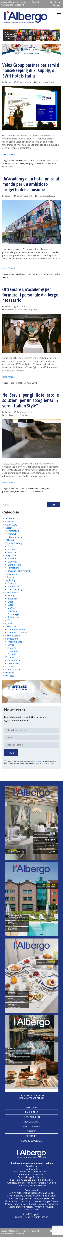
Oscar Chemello (17, 163)
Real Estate (11, 626)
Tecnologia (10, 647)
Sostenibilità (13, 586)
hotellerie (20, 488)
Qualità (8, 623)
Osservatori (13, 663)
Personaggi (13, 614)
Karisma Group (31, 488)
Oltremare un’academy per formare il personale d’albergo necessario (30, 294)
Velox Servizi (7, 166)
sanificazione (21, 491)
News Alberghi (12, 592)
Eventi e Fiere (14, 564)
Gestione (11, 583)
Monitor (11, 607)
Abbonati (19, 5)
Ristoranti (12, 552)
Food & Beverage (14, 543)
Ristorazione (13, 617)
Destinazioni (13, 660)
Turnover (9, 666)
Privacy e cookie (38, 1185)
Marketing (10, 580)
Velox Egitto (39, 163)
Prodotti (11, 549)
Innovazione (11, 573)
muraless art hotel (23, 274)
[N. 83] (31, 823)
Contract (11, 533)
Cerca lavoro (7, 5)
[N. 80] (31, 1053)
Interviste (10, 577)
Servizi (51, 82)
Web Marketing (14, 589)
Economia (12, 561)
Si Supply (29, 163)
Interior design (14, 537)
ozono (41, 488)
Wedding (9, 672)
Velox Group (50, 163)
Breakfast (12, 598)
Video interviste (12, 669)
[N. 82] (31, 899)
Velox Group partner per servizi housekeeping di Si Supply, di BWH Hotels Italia (30, 70)
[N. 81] (31, 975)
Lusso (10, 604)
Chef (9, 546)
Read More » (8, 154)
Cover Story (11, 524)
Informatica (13, 651)
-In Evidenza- (11, 518)
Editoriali (9, 540)
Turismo (9, 657)
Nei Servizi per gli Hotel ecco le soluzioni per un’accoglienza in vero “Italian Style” (30, 400)
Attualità (11, 558)
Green (10, 601)
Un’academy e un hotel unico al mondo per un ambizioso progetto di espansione (30, 184)
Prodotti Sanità (14, 641)
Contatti (35, 2)
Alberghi (11, 595)
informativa (37, 761)
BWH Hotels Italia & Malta (27, 160)
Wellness (9, 675)
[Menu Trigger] (59, 13)
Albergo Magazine (9, 2)
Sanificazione (22, 415)
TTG (29, 491)
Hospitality (32, 309)
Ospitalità (12, 610)
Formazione (22, 309)
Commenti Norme (16, 629)
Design (8, 527)
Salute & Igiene (12, 635)
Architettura (13, 530)
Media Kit (25, 2)
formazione (21, 383)
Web (9, 620)
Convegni (10, 521)
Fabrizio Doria (45, 160)
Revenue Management (18, 570)
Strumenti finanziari (17, 632)
